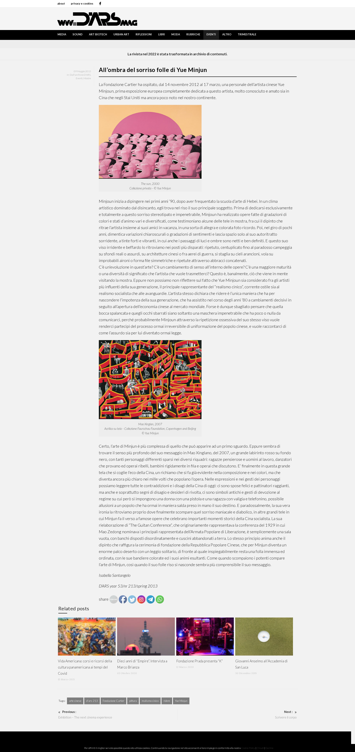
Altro (226, 34)
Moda (175, 34)
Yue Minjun (181, 700)
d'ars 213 (92, 700)
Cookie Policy (248, 748)
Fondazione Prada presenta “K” (199, 661)
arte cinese (75, 700)
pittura (133, 700)
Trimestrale (247, 34)
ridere (167, 700)
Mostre (87, 78)
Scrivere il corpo (286, 714)
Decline (269, 748)
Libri (161, 34)
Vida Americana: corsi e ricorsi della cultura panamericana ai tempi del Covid (85, 667)
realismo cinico (150, 700)
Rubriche (193, 34)
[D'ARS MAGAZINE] (96, 18)
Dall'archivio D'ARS (80, 74)
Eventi (211, 34)
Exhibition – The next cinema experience (85, 714)
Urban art (121, 34)
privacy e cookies (82, 3)
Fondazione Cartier (113, 700)
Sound (78, 34)
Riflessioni (144, 34)
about (61, 3)
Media (62, 34)
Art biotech (98, 34)
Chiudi (260, 748)
